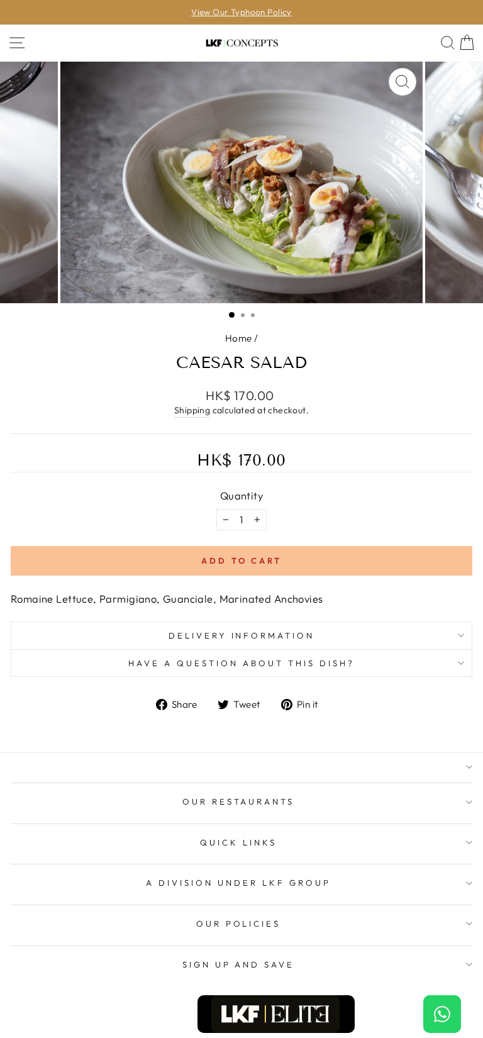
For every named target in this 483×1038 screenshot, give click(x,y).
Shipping (192, 410)
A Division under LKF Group (238, 883)
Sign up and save (238, 964)
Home (238, 338)
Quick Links (238, 842)
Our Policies (238, 923)
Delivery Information (242, 635)
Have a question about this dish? (241, 663)
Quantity (241, 495)
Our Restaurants (238, 801)
